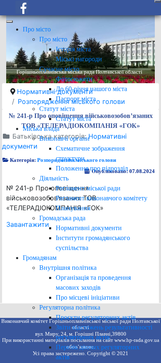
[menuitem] (37, 29)
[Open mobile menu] (157, 1)
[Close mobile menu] (9, 21)
